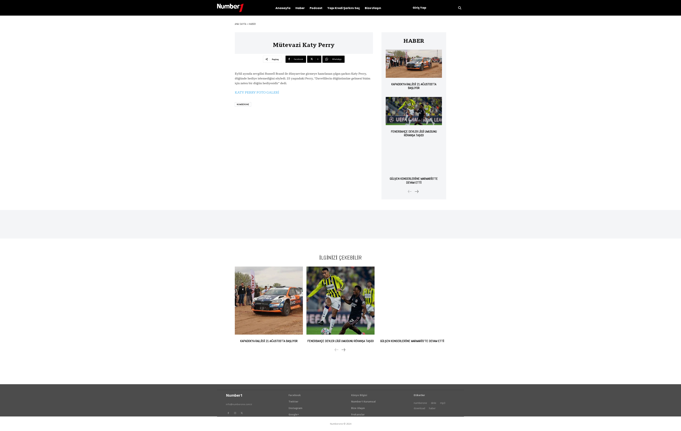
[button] (459, 8)
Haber (252, 24)
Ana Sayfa (241, 24)
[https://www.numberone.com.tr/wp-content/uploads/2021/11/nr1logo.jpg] (230, 8)
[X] (241, 413)
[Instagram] (235, 413)
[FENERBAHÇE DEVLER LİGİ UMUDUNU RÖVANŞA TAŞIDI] (414, 111)
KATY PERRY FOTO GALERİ (257, 92)
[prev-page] (410, 191)
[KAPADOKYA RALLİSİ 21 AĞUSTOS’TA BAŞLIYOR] (414, 64)
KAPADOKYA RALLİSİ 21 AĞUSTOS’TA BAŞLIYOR (413, 86)
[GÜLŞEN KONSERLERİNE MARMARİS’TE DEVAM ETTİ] (414, 158)
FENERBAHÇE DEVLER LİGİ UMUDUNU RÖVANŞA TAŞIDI (414, 133)
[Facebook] (228, 413)
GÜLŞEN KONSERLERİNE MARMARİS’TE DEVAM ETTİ (414, 180)
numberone (243, 104)
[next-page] (416, 191)
